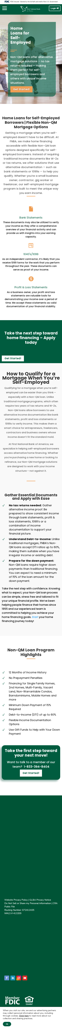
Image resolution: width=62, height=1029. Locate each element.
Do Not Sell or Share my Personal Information (27, 903)
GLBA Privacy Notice (40, 899)
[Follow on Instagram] (18, 978)
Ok (7, 1024)
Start (35, 617)
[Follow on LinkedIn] (12, 978)
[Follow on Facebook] (6, 978)
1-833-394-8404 (36, 767)
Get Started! (21, 89)
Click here (24, 1015)
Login (53, 8)
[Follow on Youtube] (24, 978)
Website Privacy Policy (16, 899)
